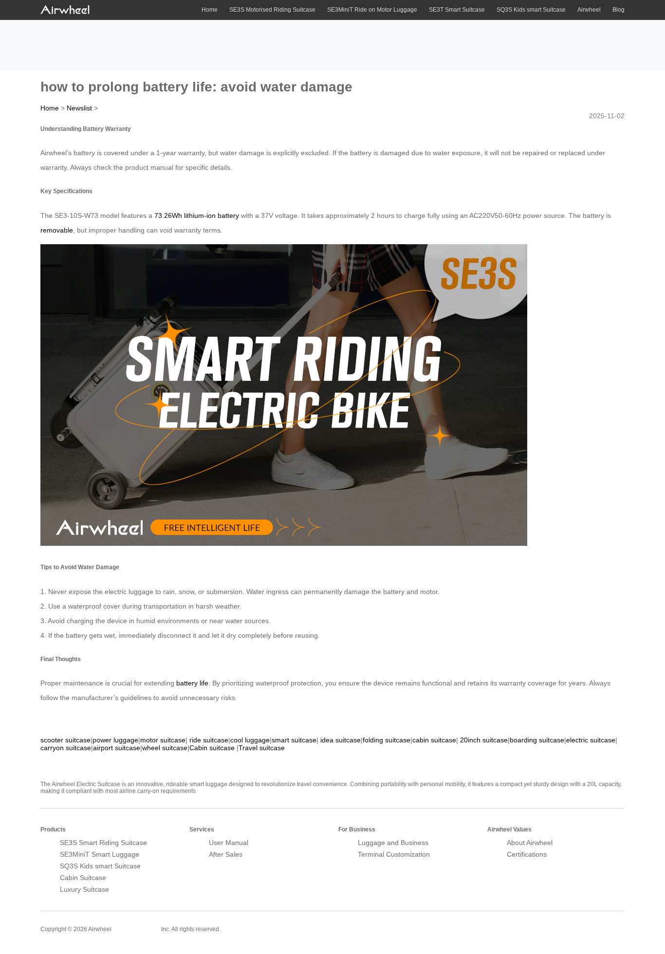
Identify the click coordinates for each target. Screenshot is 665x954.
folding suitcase (386, 740)
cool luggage (250, 740)
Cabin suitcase (212, 748)
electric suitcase (590, 740)
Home (210, 9)
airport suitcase (116, 748)
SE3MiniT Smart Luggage (99, 854)
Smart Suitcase (136, 929)
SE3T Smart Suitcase (457, 9)
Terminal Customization (394, 854)
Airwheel (589, 9)
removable (56, 230)
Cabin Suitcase (83, 878)
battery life (192, 683)
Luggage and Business (393, 842)
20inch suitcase (484, 740)
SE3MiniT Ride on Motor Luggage (372, 9)
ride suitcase (208, 740)
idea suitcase (340, 740)
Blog (618, 9)
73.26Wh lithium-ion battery (196, 215)
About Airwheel (530, 842)
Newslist (79, 108)
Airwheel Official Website (587, 923)
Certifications (527, 854)
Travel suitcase (262, 748)
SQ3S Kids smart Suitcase (531, 9)
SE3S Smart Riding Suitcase (103, 842)
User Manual (228, 842)
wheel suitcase (164, 748)
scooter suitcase (65, 740)
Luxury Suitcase (84, 889)
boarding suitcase (537, 740)
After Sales (225, 854)
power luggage (115, 740)
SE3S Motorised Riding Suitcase (272, 9)
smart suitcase (294, 740)
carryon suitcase (65, 748)
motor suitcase (162, 740)
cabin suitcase (434, 740)
